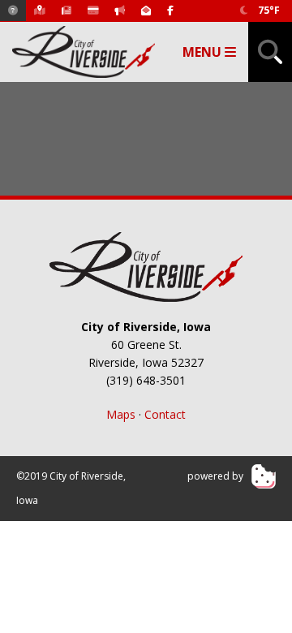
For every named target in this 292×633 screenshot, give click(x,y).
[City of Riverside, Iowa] (146, 267)
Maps (120, 414)
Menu (203, 52)
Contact (165, 414)
